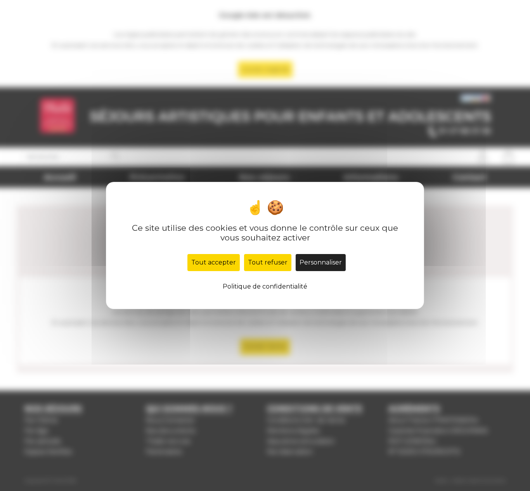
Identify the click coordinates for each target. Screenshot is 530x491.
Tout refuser (268, 262)
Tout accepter (213, 262)
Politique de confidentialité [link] (265, 286)
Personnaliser (321, 262)
